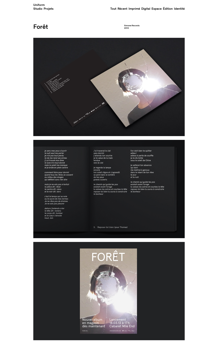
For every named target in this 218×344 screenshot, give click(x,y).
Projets (48, 9)
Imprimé (134, 9)
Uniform (39, 5)
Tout (113, 9)
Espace (157, 9)
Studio (37, 9)
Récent (122, 9)
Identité (179, 9)
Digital (145, 9)
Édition (168, 9)
